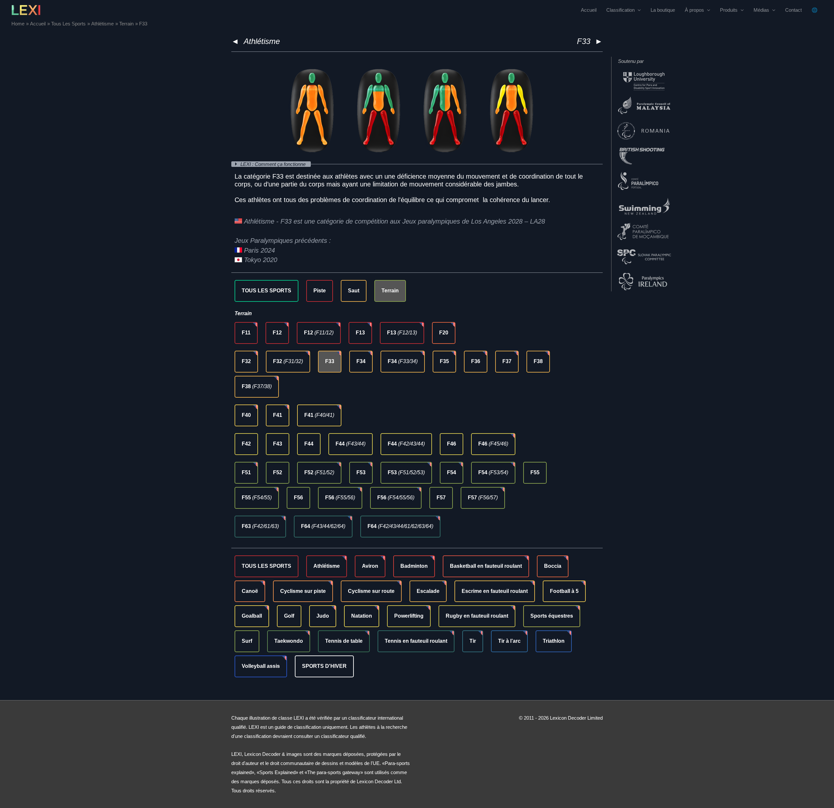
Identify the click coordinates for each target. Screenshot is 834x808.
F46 (451, 444)
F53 (361, 472)
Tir (472, 641)
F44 (308, 444)
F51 (246, 472)
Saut (353, 290)
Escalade (428, 591)
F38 (538, 361)
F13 (360, 332)
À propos (694, 10)
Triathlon (554, 641)
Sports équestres (551, 616)
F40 (246, 415)
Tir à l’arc (509, 641)
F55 (534, 472)
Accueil (589, 10)
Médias (761, 10)
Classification (620, 10)
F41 (277, 415)
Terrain (390, 290)
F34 (361, 361)
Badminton (414, 566)
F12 (277, 332)
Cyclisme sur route (371, 591)
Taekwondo (288, 641)
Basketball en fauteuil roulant (486, 566)
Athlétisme (262, 41)
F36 (475, 361)
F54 (451, 472)
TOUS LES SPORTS (266, 290)
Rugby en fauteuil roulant (477, 616)
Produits (729, 10)
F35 (444, 361)
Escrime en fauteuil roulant (495, 591)
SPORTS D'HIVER (324, 666)
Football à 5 (564, 591)
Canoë (250, 591)
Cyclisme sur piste (303, 591)
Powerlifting (409, 616)
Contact (793, 10)
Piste (319, 290)
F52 (277, 472)
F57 (441, 497)
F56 (298, 497)
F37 (506, 361)
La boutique (663, 10)
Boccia (552, 566)
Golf (289, 616)
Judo (322, 616)
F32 (246, 361)
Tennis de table (344, 641)
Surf (247, 641)
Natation (361, 616)
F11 (246, 332)
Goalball (252, 616)
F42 (246, 444)
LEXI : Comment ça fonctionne (273, 164)
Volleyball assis (261, 666)
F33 (329, 361)
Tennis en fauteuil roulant (416, 641)
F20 (443, 332)
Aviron (370, 566)
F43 (277, 444)
